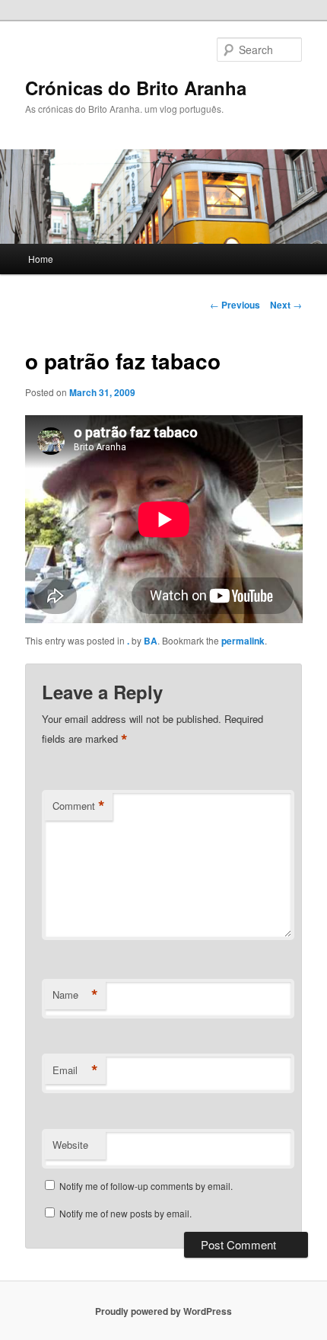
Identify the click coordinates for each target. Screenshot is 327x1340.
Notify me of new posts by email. (125, 1213)
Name (75, 995)
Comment (78, 806)
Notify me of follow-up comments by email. (146, 1185)
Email (75, 1070)
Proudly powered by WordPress (163, 1311)
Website (70, 1144)
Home (40, 258)
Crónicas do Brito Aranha (135, 88)
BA (150, 641)
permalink (243, 641)
